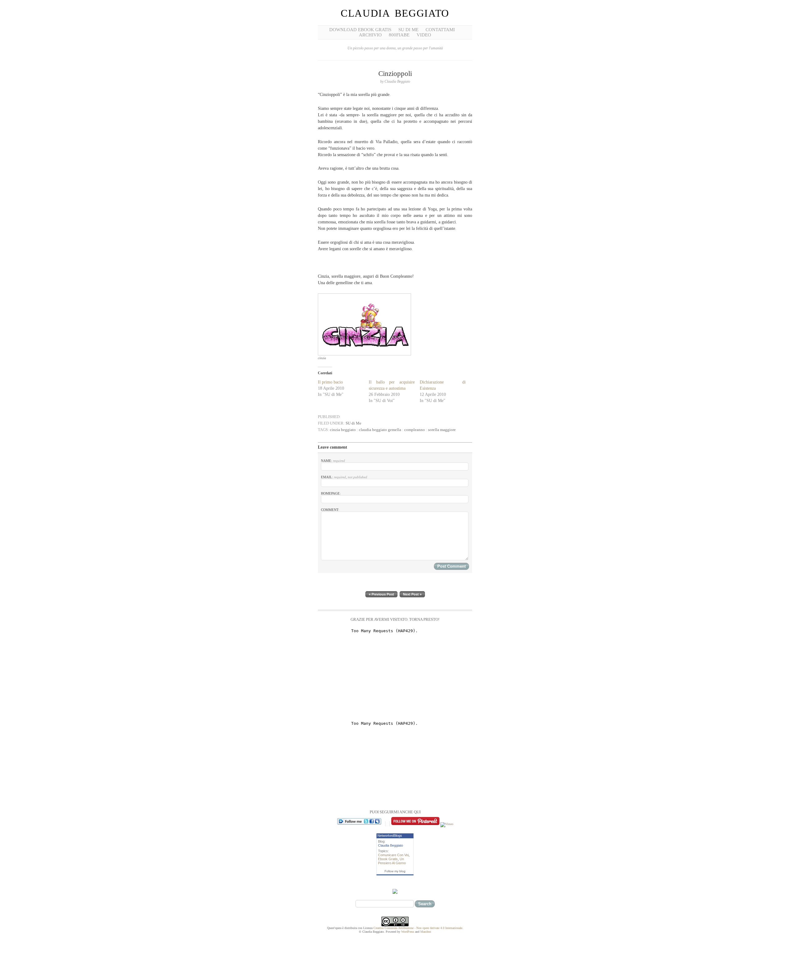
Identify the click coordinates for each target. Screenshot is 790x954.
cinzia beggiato (343, 429)
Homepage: (331, 493)
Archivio (370, 34)
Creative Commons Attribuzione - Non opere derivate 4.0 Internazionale (417, 928)
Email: (344, 477)
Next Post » (412, 594)
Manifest (425, 931)
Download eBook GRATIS (360, 29)
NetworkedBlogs (389, 835)
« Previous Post (381, 594)
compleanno (414, 429)
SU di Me (408, 29)
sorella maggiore (442, 429)
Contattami (440, 29)
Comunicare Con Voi (393, 855)
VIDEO (424, 34)
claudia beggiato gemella (380, 429)
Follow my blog (395, 871)
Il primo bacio (330, 382)
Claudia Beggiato (395, 13)
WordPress (407, 931)
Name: (333, 460)
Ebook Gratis (388, 859)
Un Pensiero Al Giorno (392, 861)
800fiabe (399, 34)
